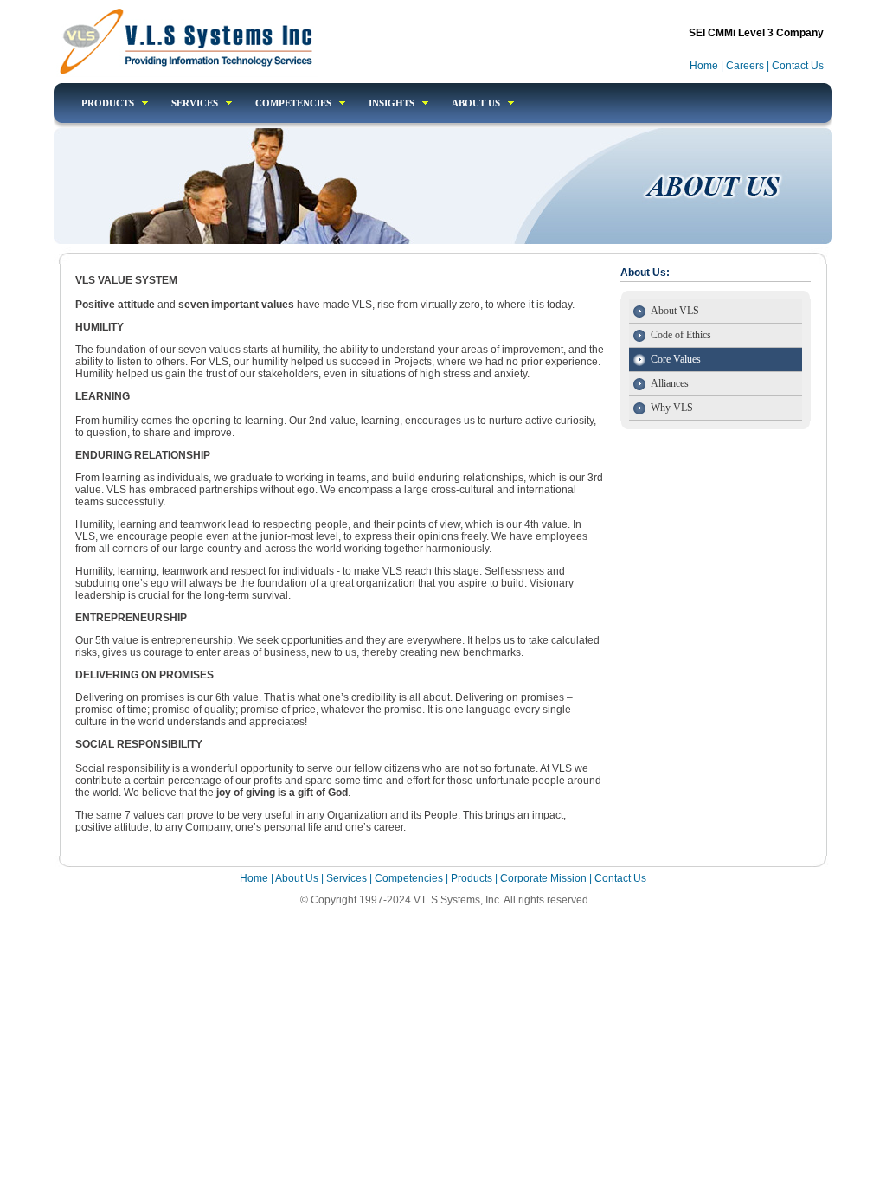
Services (194, 103)
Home (705, 66)
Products (473, 878)
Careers (745, 66)
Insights (391, 103)
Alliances (670, 383)
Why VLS (672, 407)
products (107, 103)
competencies (293, 103)
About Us (476, 103)
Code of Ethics (681, 335)
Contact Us (798, 66)
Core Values (676, 359)
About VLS (675, 311)
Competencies (409, 878)
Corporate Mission (543, 878)
